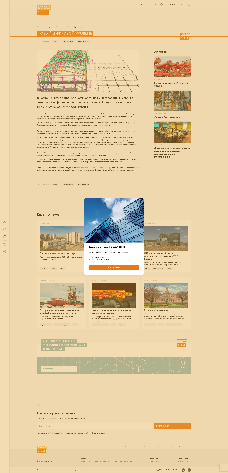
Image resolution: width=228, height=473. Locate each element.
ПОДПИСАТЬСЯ (114, 268)
